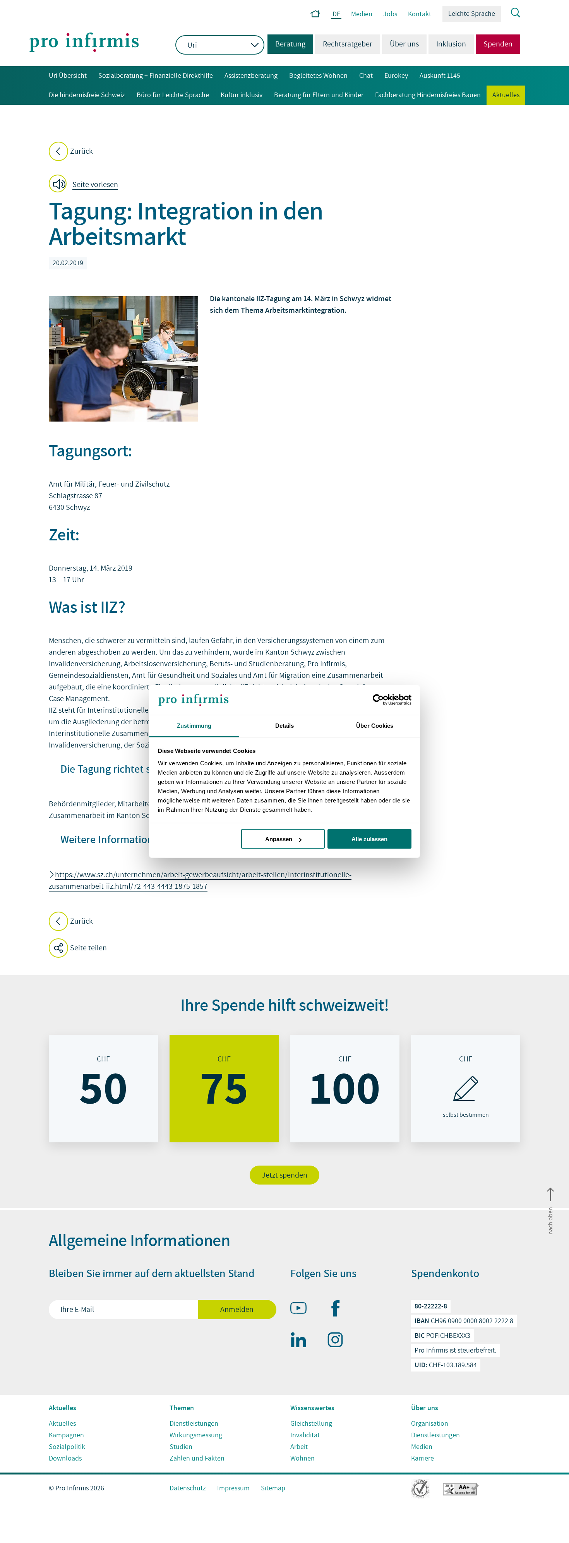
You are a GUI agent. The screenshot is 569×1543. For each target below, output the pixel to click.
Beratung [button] (286, 44)
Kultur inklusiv (241, 95)
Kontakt (419, 14)
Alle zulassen (369, 839)
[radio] (103, 1088)
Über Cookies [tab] (374, 725)
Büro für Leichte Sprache (173, 95)
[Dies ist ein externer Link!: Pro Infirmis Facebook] (338, 1310)
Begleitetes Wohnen (318, 76)
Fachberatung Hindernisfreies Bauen (428, 95)
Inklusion (451, 44)
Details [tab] (284, 725)
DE (336, 14)
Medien (361, 14)
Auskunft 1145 (440, 76)
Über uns (404, 44)
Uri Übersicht (68, 76)
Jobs (390, 14)
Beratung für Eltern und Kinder (318, 95)
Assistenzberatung (251, 76)
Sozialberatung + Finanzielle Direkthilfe (155, 76)
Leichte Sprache (471, 14)
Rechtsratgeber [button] (347, 44)
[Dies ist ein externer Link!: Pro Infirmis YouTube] (302, 1309)
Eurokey (396, 76)
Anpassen (278, 839)
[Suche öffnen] (510, 13)
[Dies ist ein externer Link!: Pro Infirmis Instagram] (338, 1341)
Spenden (497, 44)
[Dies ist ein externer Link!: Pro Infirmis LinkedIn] (302, 1341)
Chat (366, 76)
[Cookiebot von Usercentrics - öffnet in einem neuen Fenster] (377, 700)
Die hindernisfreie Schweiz (87, 95)
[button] (86, 185)
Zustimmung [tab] (194, 725)
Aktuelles (505, 95)
